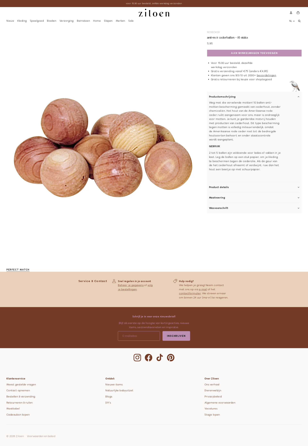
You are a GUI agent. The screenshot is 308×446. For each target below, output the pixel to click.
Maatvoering (217, 197)
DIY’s (108, 402)
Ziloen (20, 436)
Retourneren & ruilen (19, 402)
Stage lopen (212, 414)
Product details (219, 187)
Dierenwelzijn (213, 390)
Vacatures (211, 408)
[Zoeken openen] (299, 21)
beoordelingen (266, 75)
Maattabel (13, 408)
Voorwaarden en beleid (41, 436)
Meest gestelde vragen (21, 384)
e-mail (203, 289)
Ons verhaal (212, 384)
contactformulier (190, 293)
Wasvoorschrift (218, 208)
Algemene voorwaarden (220, 402)
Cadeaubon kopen (18, 414)
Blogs (108, 396)
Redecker (213, 32)
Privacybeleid (213, 396)
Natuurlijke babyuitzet (119, 390)
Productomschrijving (222, 96)
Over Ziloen (212, 378)
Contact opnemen (18, 390)
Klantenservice (16, 378)
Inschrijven (176, 335)
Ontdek (110, 378)
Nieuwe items (114, 384)
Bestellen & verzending (20, 396)
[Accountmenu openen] (291, 12)
